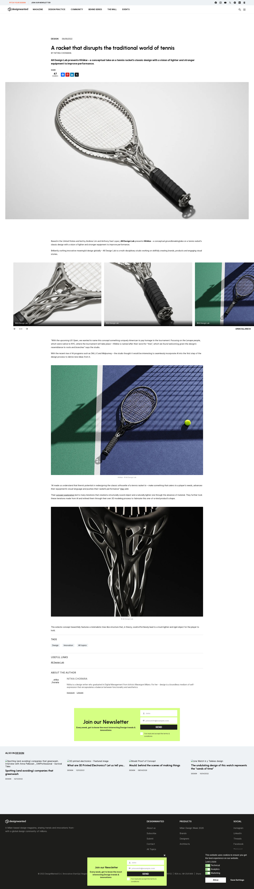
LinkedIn (237, 833)
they (122, 489)
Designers (184, 838)
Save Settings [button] (237, 880)
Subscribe (151, 833)
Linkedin (80, 693)
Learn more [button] (210, 861)
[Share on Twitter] (77, 75)
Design (54, 39)
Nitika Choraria (62, 53)
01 (20, 328)
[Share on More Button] (81, 75)
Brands (183, 833)
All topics (82, 645)
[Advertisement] (127, 24)
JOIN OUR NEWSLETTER (40, 3)
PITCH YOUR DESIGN (17, 3)
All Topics (151, 849)
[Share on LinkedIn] (72, 75)
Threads (237, 838)
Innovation (68, 645)
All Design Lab (57, 662)
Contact (151, 844)
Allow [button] (215, 880)
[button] (207, 865)
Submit (150, 838)
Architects (185, 844)
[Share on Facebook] (63, 75)
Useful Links (59, 657)
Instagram (71, 693)
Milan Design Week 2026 (192, 828)
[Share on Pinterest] (67, 75)
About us (151, 828)
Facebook (238, 844)
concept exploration (65, 495)
